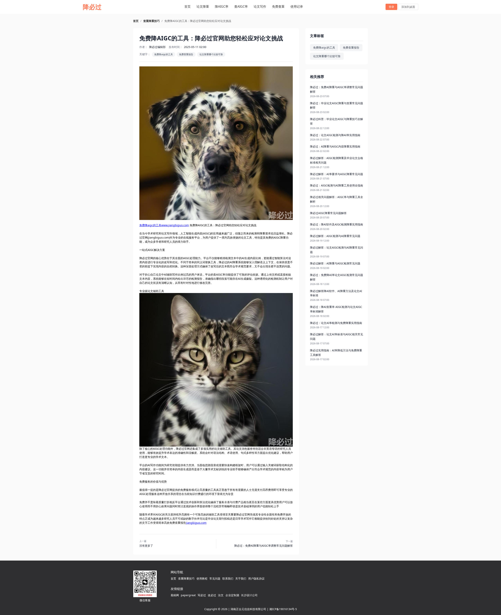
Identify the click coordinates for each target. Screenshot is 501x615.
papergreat (188, 595)
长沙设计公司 (249, 595)
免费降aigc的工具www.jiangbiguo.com (164, 225)
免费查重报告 (186, 54)
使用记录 (296, 6)
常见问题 (214, 578)
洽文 (220, 595)
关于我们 (240, 578)
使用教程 (201, 578)
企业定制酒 (232, 595)
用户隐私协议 (256, 578)
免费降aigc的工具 (163, 54)
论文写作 (260, 6)
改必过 (212, 595)
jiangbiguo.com (196, 523)
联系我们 (227, 578)
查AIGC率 (241, 6)
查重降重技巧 (186, 578)
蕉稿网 (175, 595)
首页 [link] (136, 21)
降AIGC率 (221, 6)
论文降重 (202, 6)
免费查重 (278, 6)
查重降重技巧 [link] (151, 21)
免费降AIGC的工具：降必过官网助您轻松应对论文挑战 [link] (197, 21)
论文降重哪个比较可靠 (211, 54)
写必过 (202, 595)
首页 (187, 6)
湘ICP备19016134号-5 (283, 609)
